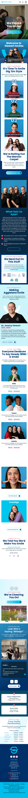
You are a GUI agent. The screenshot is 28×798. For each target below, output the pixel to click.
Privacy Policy (7, 788)
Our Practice (14, 762)
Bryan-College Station (14, 697)
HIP (24, 792)
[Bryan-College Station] (14, 694)
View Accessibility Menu (17, 788)
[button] (26, 2)
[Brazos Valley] (14, 705)
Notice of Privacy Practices (10, 787)
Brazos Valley (14, 708)
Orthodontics (14, 764)
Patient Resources (14, 766)
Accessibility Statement (14, 789)
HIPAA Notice (21, 787)
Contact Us (14, 767)
